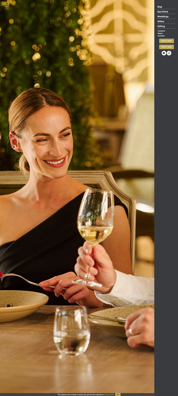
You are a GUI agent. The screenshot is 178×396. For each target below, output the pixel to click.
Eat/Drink (162, 11)
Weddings (163, 16)
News (160, 33)
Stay (159, 6)
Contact (161, 36)
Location (161, 31)
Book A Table (166, 47)
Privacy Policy (109, 395)
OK (118, 395)
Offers (160, 21)
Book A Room (166, 41)
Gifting (161, 26)
